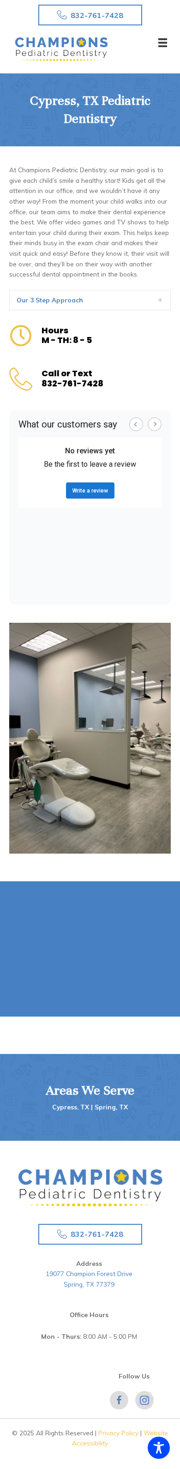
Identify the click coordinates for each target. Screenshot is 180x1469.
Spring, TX (111, 1107)
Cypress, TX (71, 1107)
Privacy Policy (118, 1433)
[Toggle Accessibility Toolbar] (159, 1448)
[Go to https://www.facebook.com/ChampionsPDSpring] (119, 1400)
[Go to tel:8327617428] (90, 379)
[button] (90, 15)
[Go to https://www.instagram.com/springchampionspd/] (144, 1400)
